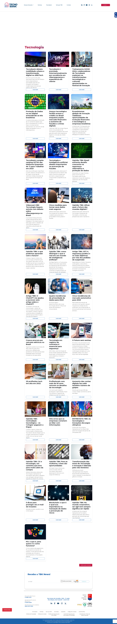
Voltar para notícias (86, 565)
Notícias (40, 5)
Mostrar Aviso (7, 609)
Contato (69, 5)
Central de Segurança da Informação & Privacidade (69, 614)
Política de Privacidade (31, 614)
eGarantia (63, 611)
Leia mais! (35, 89)
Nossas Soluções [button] (28, 5)
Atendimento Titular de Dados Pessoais (84, 614)
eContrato (56, 611)
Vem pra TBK (59, 5)
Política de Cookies (42, 614)
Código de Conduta (72, 611)
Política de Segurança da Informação (53, 614)
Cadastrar (84, 581)
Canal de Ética (82, 611)
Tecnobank (49, 5)
